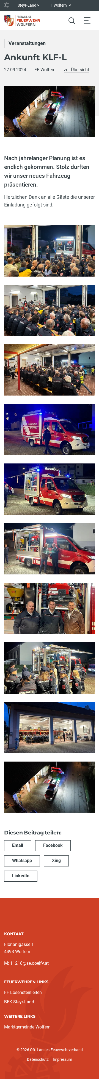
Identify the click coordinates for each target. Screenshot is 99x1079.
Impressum (62, 1059)
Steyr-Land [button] (27, 5)
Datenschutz (38, 1059)
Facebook (53, 845)
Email (17, 845)
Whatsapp (22, 860)
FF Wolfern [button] (58, 5)
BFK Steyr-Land (19, 1001)
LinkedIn (20, 875)
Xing (56, 860)
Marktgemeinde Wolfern (27, 1027)
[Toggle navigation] (87, 20)
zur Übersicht (76, 69)
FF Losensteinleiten (23, 992)
